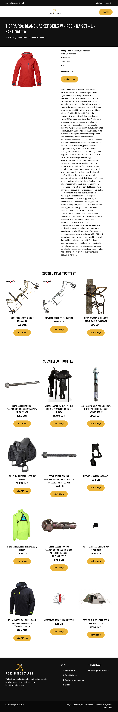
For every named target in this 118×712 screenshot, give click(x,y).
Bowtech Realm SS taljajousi (59, 318)
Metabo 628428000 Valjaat (95, 476)
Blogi (67, 685)
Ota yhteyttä (78, 704)
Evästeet (89, 704)
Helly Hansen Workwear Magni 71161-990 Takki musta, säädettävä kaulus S (22, 623)
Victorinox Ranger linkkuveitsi (59, 620)
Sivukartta (107, 707)
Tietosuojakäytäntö (103, 704)
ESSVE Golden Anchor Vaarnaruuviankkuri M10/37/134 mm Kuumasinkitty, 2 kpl (59, 479)
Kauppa (105, 12)
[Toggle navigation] (8, 12)
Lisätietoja (69, 79)
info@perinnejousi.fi (103, 3)
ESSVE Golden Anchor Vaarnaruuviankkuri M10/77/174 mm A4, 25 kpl (22, 409)
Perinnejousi (70, 670)
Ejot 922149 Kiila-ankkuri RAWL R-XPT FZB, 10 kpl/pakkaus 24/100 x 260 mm (96, 409)
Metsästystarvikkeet (17, 37)
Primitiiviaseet (71, 675)
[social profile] (23, 3)
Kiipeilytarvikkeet (37, 37)
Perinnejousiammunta (74, 680)
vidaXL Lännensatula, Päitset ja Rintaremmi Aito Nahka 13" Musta (59, 409)
